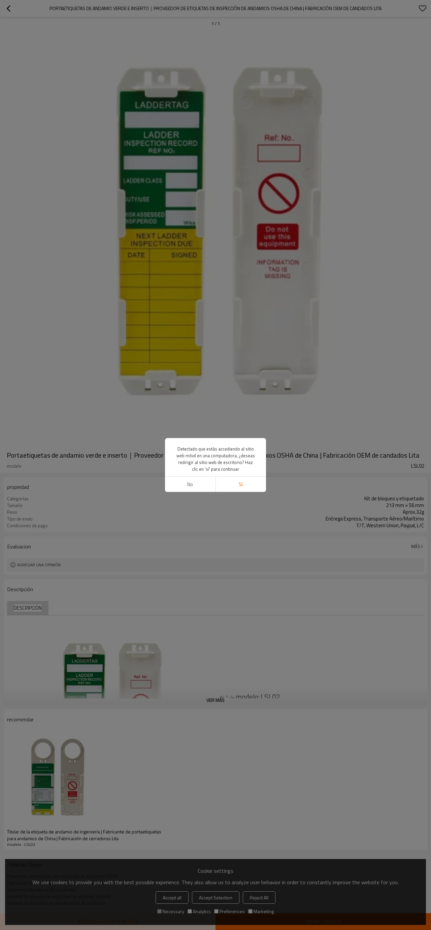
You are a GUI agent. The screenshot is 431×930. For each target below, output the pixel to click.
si (241, 484)
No (190, 484)
